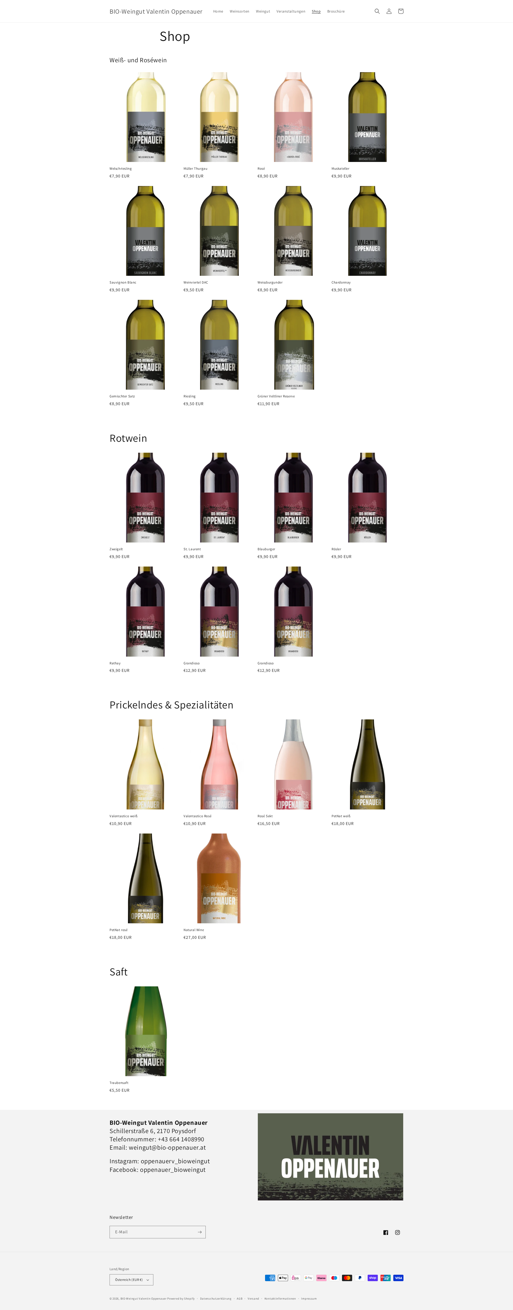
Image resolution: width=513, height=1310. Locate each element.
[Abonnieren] (199, 1232)
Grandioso (192, 663)
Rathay (115, 663)
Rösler (336, 549)
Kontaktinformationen (280, 1298)
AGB (239, 1298)
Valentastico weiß (123, 816)
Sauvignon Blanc (123, 282)
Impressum (309, 1298)
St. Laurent (192, 549)
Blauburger (266, 549)
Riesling (190, 396)
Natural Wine (194, 930)
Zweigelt (116, 549)
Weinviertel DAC (196, 282)
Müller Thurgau (195, 168)
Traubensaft (119, 1083)
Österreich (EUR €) (129, 1279)
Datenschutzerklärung (216, 1298)
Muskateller (340, 168)
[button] (377, 11)
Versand (253, 1298)
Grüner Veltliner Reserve (276, 396)
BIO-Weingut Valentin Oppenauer (144, 1298)
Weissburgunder (270, 282)
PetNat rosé (119, 930)
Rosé (261, 168)
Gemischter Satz (122, 396)
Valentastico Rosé (197, 816)
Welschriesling (121, 168)
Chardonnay (341, 282)
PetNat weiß (341, 816)
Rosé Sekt (265, 816)
